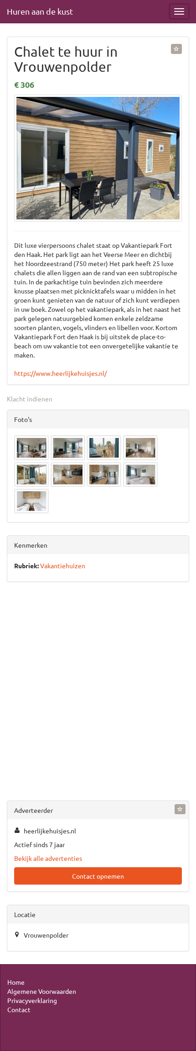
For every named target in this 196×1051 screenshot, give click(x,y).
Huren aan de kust (40, 11)
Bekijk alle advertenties (48, 858)
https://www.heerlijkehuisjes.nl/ (60, 373)
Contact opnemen (98, 876)
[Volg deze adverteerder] (180, 809)
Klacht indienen (29, 399)
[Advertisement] (98, 693)
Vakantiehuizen (62, 565)
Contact (19, 1009)
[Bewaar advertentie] (176, 49)
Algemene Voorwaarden (41, 991)
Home (16, 982)
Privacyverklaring (32, 1000)
